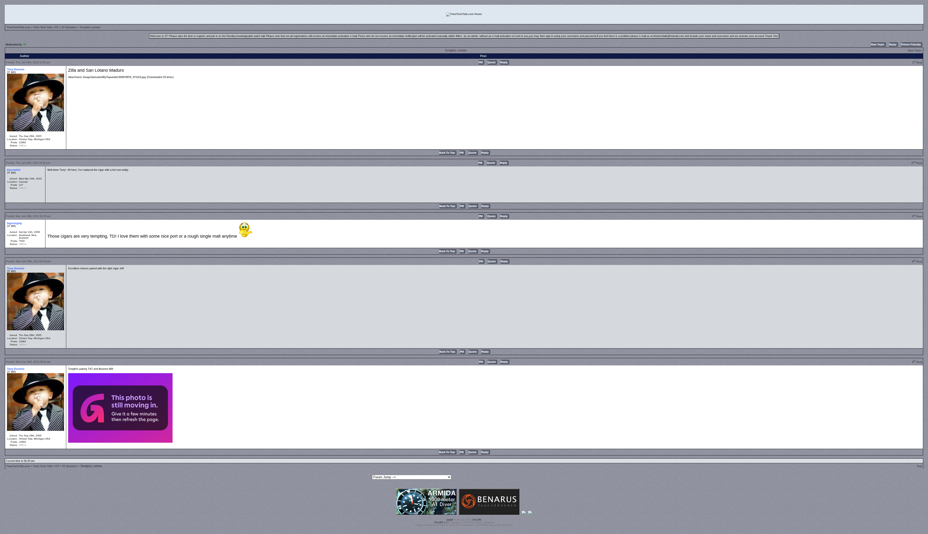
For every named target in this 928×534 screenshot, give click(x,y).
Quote (491, 62)
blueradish (14, 169)
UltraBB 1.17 (441, 522)
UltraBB (476, 519)
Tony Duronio (15, 69)
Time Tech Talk (42, 27)
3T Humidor (69, 27)
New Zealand (27, 236)
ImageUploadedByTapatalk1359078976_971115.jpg (114, 77)
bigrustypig (14, 223)
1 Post (917, 62)
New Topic (877, 44)
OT (57, 27)
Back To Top (447, 152)
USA (47, 139)
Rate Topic (914, 50)
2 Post (916, 163)
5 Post (917, 362)
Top (919, 466)
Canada (23, 181)
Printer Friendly (911, 44)
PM (481, 62)
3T (24, 44)
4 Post (917, 261)
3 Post (917, 216)
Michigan (39, 139)
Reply (892, 44)
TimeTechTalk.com (18, 27)
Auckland (24, 235)
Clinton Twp (25, 139)
